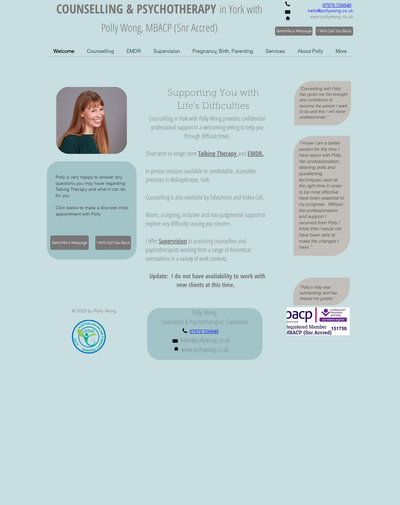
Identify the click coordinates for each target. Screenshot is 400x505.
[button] (100, 51)
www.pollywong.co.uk (331, 16)
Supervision (173, 241)
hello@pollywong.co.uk (330, 10)
